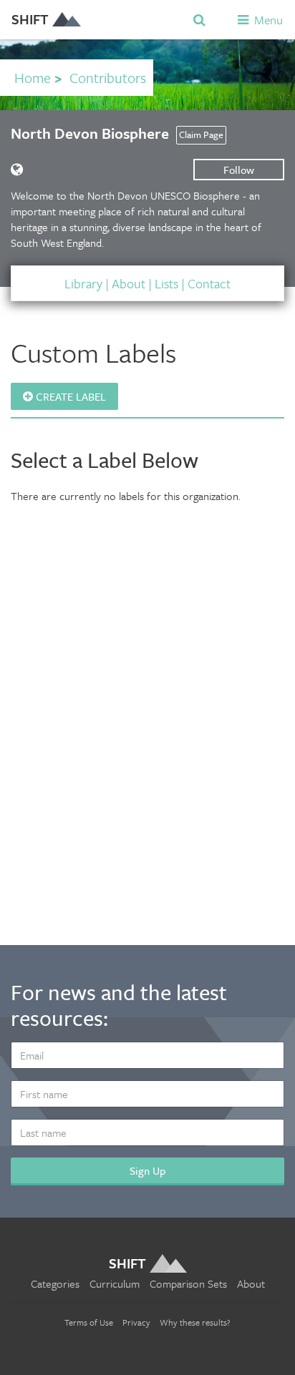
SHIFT (30, 19)
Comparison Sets (188, 1283)
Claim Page (201, 134)
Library (83, 283)
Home (32, 77)
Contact (209, 283)
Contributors (107, 77)
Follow (238, 169)
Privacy (136, 1322)
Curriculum (115, 1283)
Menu (267, 20)
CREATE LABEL (69, 396)
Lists (166, 283)
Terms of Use (88, 1322)
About (128, 283)
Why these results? (195, 1322)
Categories (55, 1283)
